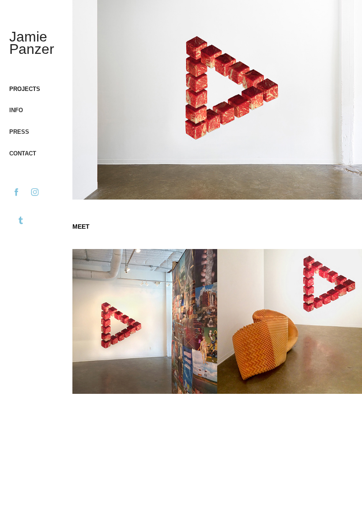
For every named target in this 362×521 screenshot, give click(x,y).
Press (19, 131)
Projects (24, 89)
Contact (22, 153)
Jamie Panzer (31, 43)
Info (16, 110)
